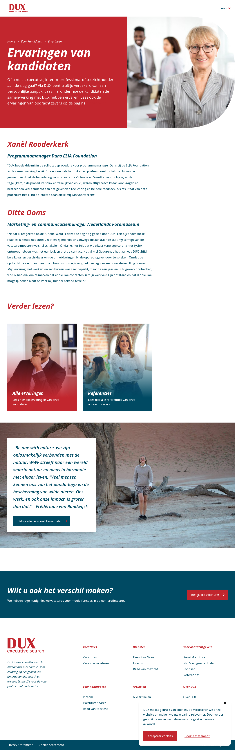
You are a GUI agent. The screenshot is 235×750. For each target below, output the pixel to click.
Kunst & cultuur (194, 657)
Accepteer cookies (160, 736)
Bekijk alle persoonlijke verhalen (40, 521)
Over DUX (190, 697)
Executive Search (144, 657)
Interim (138, 663)
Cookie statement (197, 736)
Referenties (191, 675)
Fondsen (189, 669)
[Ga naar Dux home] (22, 8)
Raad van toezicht (145, 669)
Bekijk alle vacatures (205, 595)
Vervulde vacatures (96, 663)
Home (11, 41)
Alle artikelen (142, 697)
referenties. (96, 103)
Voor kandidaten (31, 41)
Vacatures (90, 657)
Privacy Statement (20, 745)
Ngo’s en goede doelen (199, 663)
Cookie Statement (51, 745)
